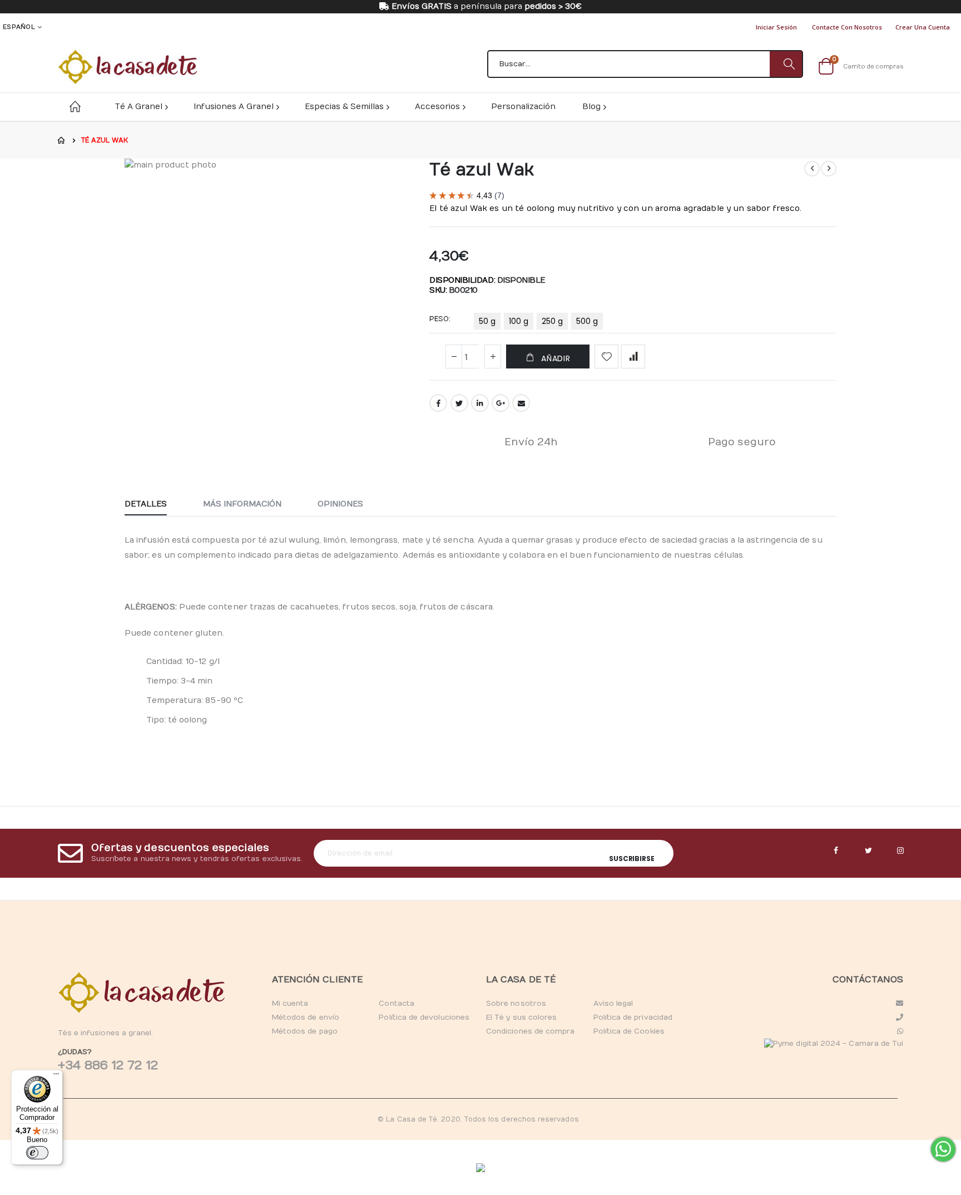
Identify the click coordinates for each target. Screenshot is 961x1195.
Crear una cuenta (922, 27)
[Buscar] (786, 64)
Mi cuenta (290, 1003)
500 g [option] (587, 321)
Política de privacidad (632, 1017)
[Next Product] (828, 168)
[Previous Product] (812, 168)
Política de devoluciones (424, 1017)
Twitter (459, 403)
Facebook (438, 403)
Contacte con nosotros (847, 27)
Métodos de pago (305, 1031)
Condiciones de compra (530, 1031)
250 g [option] (552, 321)
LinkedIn (480, 403)
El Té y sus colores (521, 1017)
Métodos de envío (305, 1017)
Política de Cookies (629, 1031)
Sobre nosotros (516, 1003)
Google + (500, 403)
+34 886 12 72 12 (108, 1065)
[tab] (154, 504)
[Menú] (56, 1076)
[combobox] (645, 64)
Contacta (396, 1003)
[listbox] (540, 323)
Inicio (62, 140)
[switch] (37, 1152)
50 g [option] (487, 321)
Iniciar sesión (776, 27)
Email (521, 403)
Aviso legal (613, 1003)
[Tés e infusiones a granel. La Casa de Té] (127, 67)
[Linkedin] (900, 851)
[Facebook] (836, 851)
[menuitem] (593, 106)
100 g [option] (518, 321)
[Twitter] (868, 851)
